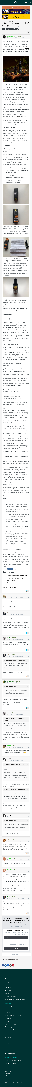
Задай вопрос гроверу (12, 1027)
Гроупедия (8, 1006)
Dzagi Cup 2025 (9, 1030)
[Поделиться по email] (10, 965)
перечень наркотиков (15, 87)
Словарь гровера (10, 996)
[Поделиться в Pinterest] (13, 965)
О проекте (8, 1073)
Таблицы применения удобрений (15, 999)
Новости (8, 976)
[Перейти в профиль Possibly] (4, 859)
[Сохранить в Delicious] (8, 965)
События (8, 987)
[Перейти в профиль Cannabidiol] (4, 681)
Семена (7, 1012)
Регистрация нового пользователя (16, 937)
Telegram (8, 1037)
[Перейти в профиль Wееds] (4, 746)
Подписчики (15, 954)
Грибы (7, 1021)
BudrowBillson (9, 26)
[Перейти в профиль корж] (4, 638)
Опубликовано (15, 37)
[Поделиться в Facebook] (3, 965)
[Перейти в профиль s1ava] (4, 613)
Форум (7, 1009)
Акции (7, 993)
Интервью (8, 982)
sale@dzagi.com (10, 1053)
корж (19, 660)
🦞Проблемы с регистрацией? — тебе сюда (16, 7)
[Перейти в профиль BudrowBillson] (4, 37)
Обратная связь (9, 1076)
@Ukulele (9, 569)
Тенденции (8, 979)
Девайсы (8, 1018)
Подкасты (8, 1046)
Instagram (8, 1043)
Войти (16, 948)
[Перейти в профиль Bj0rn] (4, 897)
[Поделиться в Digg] (5, 965)
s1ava (18, 764)
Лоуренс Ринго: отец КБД (13, 582)
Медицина (27, 26)
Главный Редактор (10, 1063)
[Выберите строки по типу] (28, 32)
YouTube (7, 1040)
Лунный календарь (11, 1024)
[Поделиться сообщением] (28, 38)
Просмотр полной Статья (9, 587)
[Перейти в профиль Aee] (4, 596)
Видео (7, 985)
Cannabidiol (20, 718)
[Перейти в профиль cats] (4, 840)
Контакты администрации (13, 1060)
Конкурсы (8, 990)
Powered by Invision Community (13, 1082)
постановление (20, 116)
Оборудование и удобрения (13, 1015)
